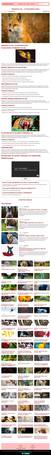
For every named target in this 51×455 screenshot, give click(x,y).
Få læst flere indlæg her (25, 200)
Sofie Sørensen (27, 219)
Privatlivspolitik (27, 453)
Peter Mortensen (12, 11)
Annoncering (32, 447)
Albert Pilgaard (26, 206)
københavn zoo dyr (46, 11)
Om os (33, 448)
